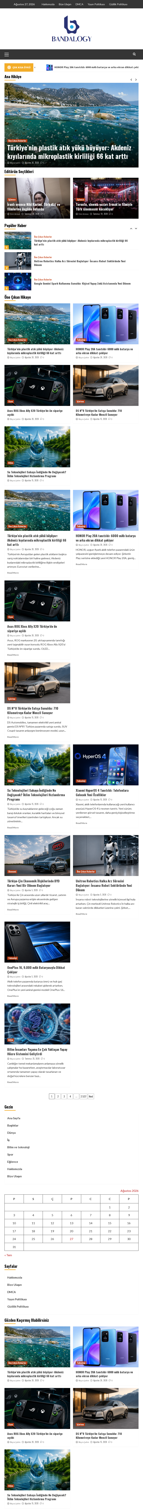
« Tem (8, 1255)
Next (91, 1096)
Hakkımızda (48, 4)
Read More (13, 572)
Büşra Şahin (15, 163)
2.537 (83, 1096)
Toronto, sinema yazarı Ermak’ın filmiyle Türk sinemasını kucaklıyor (104, 206)
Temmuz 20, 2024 (31, 213)
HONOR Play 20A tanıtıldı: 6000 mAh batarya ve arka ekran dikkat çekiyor (68, 152)
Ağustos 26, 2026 (32, 162)
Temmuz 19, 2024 (100, 213)
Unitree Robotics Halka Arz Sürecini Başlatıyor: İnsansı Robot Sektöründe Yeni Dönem (79, 242)
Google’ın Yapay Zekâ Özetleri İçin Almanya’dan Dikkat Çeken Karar (72, 283)
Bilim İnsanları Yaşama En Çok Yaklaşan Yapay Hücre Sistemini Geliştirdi (37, 1051)
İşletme (80, 401)
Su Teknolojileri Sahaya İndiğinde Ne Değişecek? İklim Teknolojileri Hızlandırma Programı (36, 474)
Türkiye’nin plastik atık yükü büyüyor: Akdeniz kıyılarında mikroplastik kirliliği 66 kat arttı (35, 351)
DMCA (79, 4)
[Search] (134, 54)
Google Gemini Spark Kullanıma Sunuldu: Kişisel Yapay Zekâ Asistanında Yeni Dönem (82, 263)
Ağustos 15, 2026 (100, 418)
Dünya (11, 1132)
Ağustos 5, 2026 (31, 890)
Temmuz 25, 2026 (32, 1058)
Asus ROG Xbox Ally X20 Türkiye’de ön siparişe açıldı (35, 413)
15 (109, 1223)
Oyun (10, 401)
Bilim (10, 462)
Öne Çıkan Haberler (43, 237)
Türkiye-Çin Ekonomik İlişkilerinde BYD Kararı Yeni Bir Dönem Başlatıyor (33, 883)
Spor (10, 1154)
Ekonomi (12, 871)
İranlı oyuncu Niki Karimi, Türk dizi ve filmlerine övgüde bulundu (33, 206)
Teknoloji (12, 140)
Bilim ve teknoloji (18, 1147)
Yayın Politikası (96, 4)
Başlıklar (12, 1125)
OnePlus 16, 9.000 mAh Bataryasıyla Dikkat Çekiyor (36, 969)
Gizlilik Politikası (118, 4)
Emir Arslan (15, 214)
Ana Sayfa (13, 1118)
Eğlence (11, 199)
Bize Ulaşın (65, 4)
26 (52, 1239)
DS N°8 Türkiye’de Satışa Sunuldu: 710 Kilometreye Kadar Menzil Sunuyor (99, 413)
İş (8, 1140)
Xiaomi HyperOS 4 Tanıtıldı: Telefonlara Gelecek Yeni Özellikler (102, 792)
